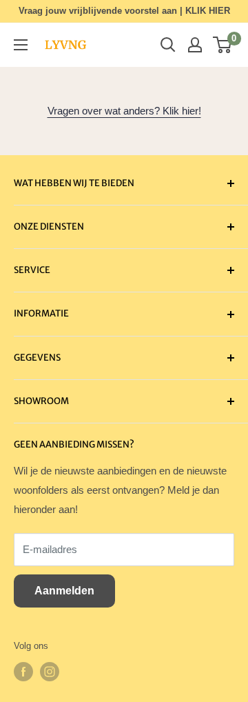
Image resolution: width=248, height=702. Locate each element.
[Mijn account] (195, 44)
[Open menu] (21, 44)
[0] (222, 45)
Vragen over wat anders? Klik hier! (124, 111)
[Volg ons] (23, 671)
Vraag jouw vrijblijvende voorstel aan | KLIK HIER (124, 11)
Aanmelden (64, 590)
